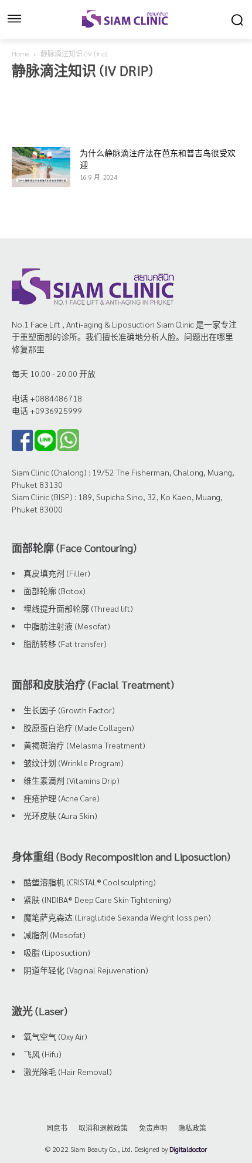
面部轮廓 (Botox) (54, 590)
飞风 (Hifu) (42, 1054)
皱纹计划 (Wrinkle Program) (73, 762)
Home (20, 53)
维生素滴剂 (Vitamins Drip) (71, 780)
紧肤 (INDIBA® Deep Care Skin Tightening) (97, 899)
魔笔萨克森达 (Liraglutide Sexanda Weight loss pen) (117, 917)
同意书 (56, 1127)
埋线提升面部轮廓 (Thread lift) (78, 608)
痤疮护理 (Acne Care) (61, 798)
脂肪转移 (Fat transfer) (65, 643)
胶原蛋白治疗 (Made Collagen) (78, 727)
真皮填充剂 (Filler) (56, 573)
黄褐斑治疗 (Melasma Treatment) (84, 745)
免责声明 (153, 1127)
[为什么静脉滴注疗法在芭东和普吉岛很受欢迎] (41, 167)
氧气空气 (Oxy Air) (55, 1036)
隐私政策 (192, 1127)
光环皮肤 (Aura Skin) (60, 815)
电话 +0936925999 (47, 410)
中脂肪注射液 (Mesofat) (66, 626)
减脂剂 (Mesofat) (54, 934)
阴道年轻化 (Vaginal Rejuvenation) (85, 970)
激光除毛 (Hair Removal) (67, 1071)
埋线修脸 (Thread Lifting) (52, 93)
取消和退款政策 (103, 1127)
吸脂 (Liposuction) (56, 952)
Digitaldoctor (188, 1149)
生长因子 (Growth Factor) (69, 709)
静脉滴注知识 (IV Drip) (131, 93)
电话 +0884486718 (47, 398)
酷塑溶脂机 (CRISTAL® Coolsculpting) (89, 882)
